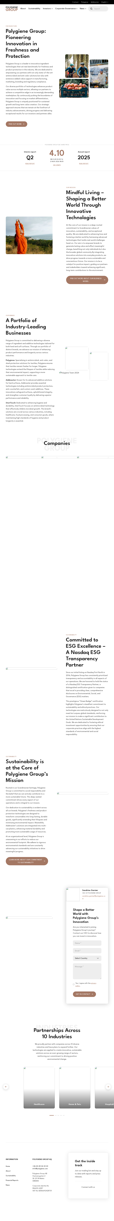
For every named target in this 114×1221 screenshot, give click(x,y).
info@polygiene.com (40, 1169)
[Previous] (6, 1087)
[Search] (91, 8)
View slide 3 (58, 1115)
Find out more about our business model (86, 280)
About (8, 1171)
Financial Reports (12, 1180)
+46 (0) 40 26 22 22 (40, 1166)
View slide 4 (61, 1115)
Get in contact (83, 994)
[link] (12, 8)
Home (8, 1166)
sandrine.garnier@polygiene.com (93, 897)
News (8, 1185)
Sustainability (11, 1176)
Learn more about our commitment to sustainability (25, 861)
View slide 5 (64, 1115)
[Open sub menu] (52, 8)
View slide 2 (56, 1115)
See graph (57, 165)
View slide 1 (51, 1115)
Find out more (15, 124)
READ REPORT (30, 163)
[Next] (108, 1087)
